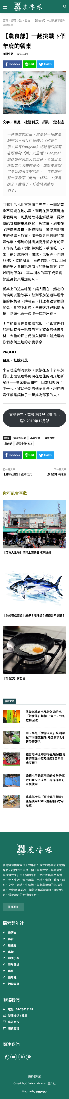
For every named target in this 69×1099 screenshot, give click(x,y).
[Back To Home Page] (34, 849)
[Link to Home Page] (34, 6)
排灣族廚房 (19, 438)
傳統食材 (49, 438)
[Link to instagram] (21, 1057)
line (31, 64)
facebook (14, 64)
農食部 (8, 443)
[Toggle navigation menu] (6, 6)
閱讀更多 (13, 906)
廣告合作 (13, 1022)
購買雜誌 (13, 1028)
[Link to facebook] (6, 1057)
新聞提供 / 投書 (17, 1015)
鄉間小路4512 (24, 443)
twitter (48, 64)
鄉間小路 (8, 54)
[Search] (64, 6)
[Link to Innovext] (41, 1091)
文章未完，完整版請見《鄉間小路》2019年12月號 (34, 418)
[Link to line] (29, 1057)
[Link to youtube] (13, 1057)
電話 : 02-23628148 (20, 1009)
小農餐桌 (35, 438)
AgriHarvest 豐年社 (45, 1083)
